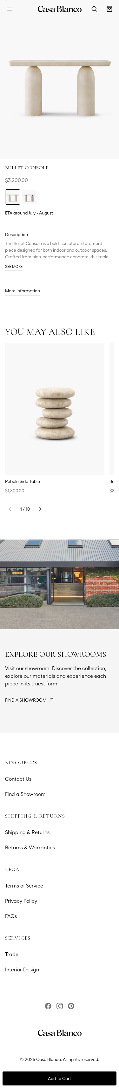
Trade (11, 954)
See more (14, 266)
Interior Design (22, 970)
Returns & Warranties (30, 848)
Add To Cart (59, 1078)
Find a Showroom (25, 794)
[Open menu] (10, 9)
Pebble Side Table (22, 481)
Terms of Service (24, 886)
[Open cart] (109, 9)
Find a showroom (25, 700)
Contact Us (18, 779)
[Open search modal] (94, 9)
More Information (22, 290)
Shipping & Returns (27, 832)
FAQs (11, 916)
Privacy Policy (21, 901)
